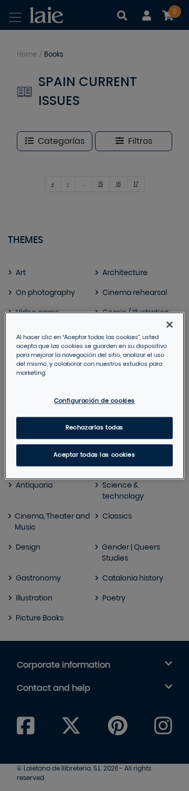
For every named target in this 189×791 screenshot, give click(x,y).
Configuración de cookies (94, 401)
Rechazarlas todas (94, 427)
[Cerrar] (169, 324)
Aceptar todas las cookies (94, 455)
